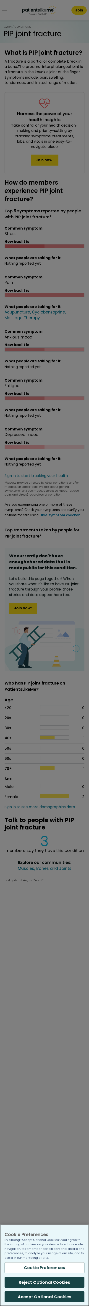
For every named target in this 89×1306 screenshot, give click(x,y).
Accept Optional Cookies (44, 1297)
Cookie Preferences (44, 1267)
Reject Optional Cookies (44, 1282)
